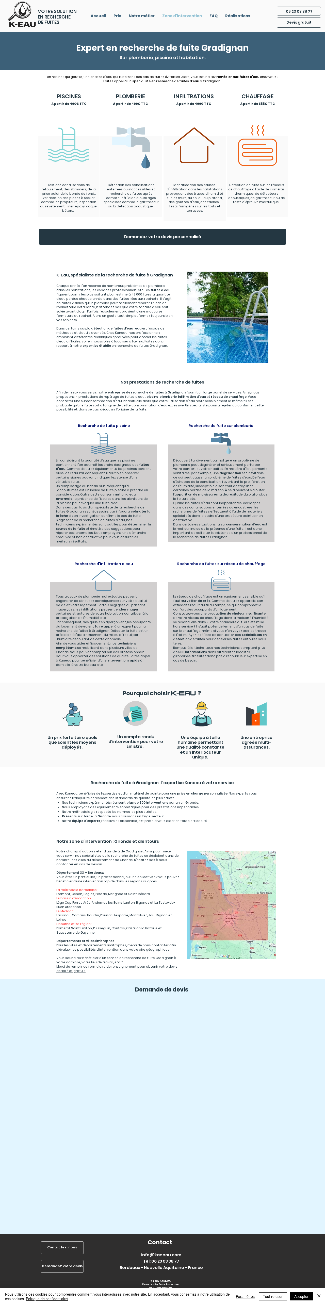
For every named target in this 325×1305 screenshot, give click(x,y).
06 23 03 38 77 (299, 11)
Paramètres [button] (245, 1296)
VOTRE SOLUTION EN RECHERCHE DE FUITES (57, 16)
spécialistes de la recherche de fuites (112, 855)
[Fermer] (319, 1296)
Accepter (301, 1296)
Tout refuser (273, 1296)
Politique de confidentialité (47, 1298)
